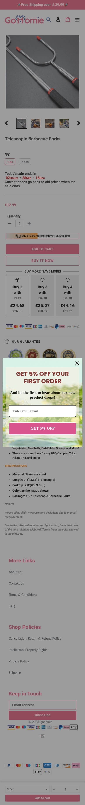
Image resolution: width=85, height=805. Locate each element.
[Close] (77, 363)
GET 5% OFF (43, 428)
